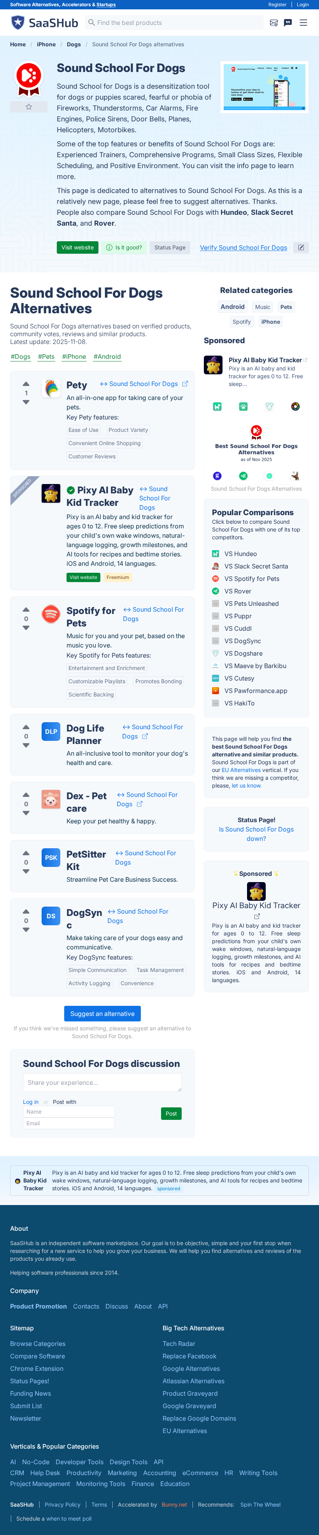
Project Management (40, 1484)
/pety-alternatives (42, 376)
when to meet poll (68, 1518)
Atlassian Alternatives (193, 1381)
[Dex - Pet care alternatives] (51, 799)
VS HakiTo (239, 703)
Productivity (84, 1473)
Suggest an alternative (102, 1013)
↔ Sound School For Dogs (139, 384)
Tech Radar (179, 1343)
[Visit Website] (185, 384)
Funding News (30, 1393)
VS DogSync (242, 641)
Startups (106, 4)
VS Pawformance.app (255, 691)
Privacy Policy (63, 1504)
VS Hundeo (240, 554)
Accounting (159, 1473)
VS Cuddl (237, 628)
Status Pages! (29, 1381)
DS (51, 916)
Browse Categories (37, 1343)
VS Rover (237, 591)
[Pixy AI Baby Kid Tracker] (51, 493)
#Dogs (20, 356)
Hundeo (234, 212)
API (163, 1306)
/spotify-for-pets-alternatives (59, 601)
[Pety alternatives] (51, 388)
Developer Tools (79, 1462)
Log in (31, 1101)
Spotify (242, 321)
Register (277, 4)
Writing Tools (258, 1473)
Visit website (77, 247)
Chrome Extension (36, 1368)
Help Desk (45, 1473)
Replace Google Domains (199, 1418)
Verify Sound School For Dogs (243, 247)
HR (228, 1473)
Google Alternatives (191, 1368)
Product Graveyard (190, 1393)
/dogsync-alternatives (49, 903)
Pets (286, 306)
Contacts (86, 1306)
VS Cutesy (238, 678)
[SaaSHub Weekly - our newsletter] (274, 22)
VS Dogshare (243, 653)
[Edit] (301, 247)
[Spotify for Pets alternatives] (51, 614)
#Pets (46, 356)
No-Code (35, 1462)
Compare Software (37, 1356)
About (143, 1306)
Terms (99, 1504)
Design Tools (128, 1462)
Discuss (116, 1306)
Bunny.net (174, 1504)
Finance (142, 1484)
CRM (17, 1473)
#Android (107, 356)
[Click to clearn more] (159, 1180)
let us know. (247, 785)
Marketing (122, 1473)
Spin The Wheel (260, 1504)
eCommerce (200, 1473)
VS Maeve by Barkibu (254, 666)
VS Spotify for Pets (251, 578)
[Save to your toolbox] (28, 106)
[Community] (288, 22)
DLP (51, 731)
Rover (104, 223)
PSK (51, 857)
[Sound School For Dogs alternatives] (28, 79)
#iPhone (74, 356)
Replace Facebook (190, 1356)
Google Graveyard (189, 1406)
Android (233, 307)
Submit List (26, 1406)
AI (13, 1462)
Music (262, 306)
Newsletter (25, 1418)
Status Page (170, 247)
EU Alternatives (241, 770)
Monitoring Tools (100, 1484)
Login (303, 4)
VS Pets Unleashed (251, 603)
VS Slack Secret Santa (255, 566)
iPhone (270, 321)
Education (174, 1484)
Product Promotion (38, 1306)
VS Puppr (237, 616)
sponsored (168, 1188)
